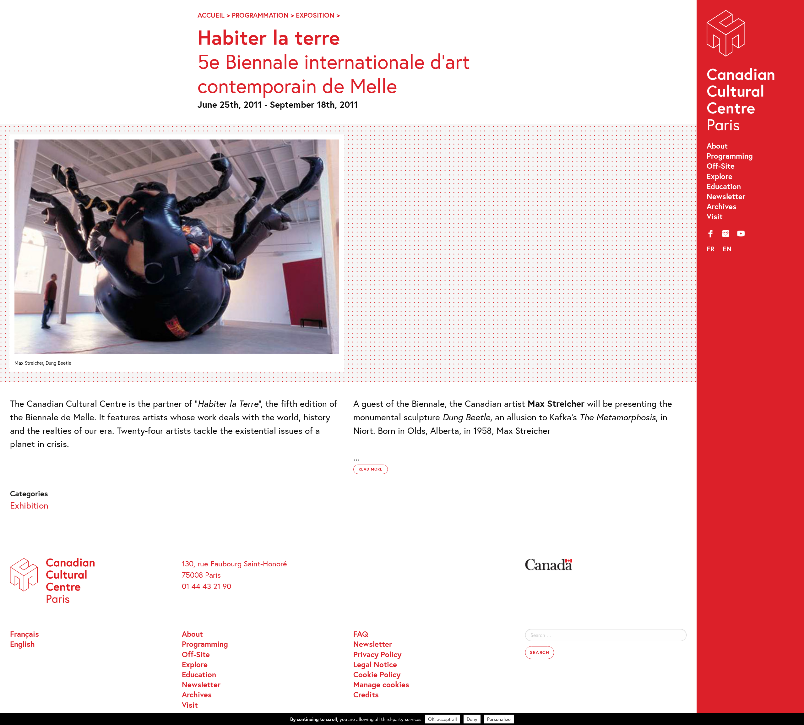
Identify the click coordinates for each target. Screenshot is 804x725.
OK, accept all (442, 719)
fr (711, 249)
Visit (715, 216)
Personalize (499, 719)
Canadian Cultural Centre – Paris (741, 73)
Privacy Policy (377, 654)
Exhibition (29, 505)
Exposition (315, 15)
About (717, 146)
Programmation (260, 15)
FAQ (360, 634)
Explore (719, 176)
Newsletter (726, 196)
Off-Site (721, 166)
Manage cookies (381, 684)
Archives (721, 206)
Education (724, 186)
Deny (472, 719)
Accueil (211, 15)
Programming (730, 156)
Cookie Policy (376, 674)
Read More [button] (371, 469)
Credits (366, 695)
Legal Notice (375, 664)
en (727, 249)
